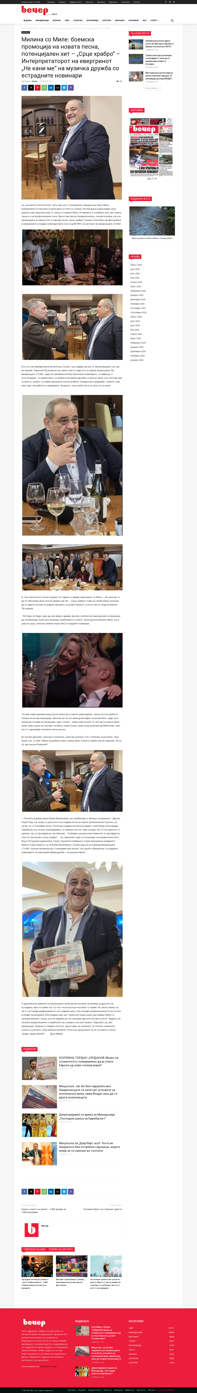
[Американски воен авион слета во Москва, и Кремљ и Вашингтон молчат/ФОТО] (136, 44)
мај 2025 (135, 329)
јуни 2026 (135, 273)
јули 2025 (135, 321)
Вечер (34, 81)
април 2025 (136, 334)
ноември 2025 (138, 303)
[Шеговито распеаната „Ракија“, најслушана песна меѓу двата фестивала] (71, 1266)
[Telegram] (64, 88)
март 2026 (136, 286)
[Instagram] (169, 2)
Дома (23, 28)
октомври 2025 (138, 308)
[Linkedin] (51, 88)
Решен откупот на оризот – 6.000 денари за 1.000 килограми (43, 1211)
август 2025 (136, 316)
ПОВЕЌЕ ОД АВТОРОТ (61, 1249)
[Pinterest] (38, 88)
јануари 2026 (137, 295)
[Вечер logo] (44, 10)
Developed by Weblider (165, 1390)
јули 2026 (135, 269)
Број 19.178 (152, 179)
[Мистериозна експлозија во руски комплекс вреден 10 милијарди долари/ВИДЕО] (136, 76)
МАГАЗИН (33, 28)
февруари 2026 (138, 290)
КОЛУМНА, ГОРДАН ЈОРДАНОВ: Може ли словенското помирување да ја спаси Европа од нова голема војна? (88, 1061)
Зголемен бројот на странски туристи (102, 1209)
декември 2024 (138, 351)
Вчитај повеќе (151, 88)
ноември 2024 (138, 355)
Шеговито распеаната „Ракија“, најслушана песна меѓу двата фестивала (70, 1282)
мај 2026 (135, 277)
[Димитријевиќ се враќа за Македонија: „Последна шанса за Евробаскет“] (82, 1371)
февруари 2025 (138, 342)
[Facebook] (166, 2)
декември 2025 (138, 299)
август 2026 (136, 264)
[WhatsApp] (44, 88)
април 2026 (136, 282)
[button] (172, 20)
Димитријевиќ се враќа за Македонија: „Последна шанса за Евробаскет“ (104, 1371)
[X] (174, 2)
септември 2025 (139, 312)
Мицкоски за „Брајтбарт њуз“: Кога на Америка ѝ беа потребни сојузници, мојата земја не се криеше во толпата (89, 1146)
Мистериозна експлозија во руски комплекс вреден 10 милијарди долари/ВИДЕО (159, 76)
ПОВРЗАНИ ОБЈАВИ (34, 1249)
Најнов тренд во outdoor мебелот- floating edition (152, 238)
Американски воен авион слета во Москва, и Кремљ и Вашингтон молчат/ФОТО (159, 44)
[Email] (57, 88)
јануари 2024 (137, 360)
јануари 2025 (137, 347)
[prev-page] (23, 1294)
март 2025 (136, 338)
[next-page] (28, 1294)
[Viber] (71, 88)
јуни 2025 (135, 325)
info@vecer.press (48, 1366)
